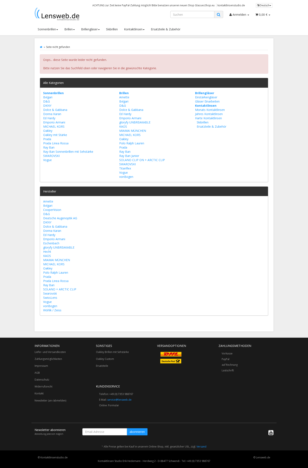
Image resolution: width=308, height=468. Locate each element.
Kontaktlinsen (133, 29)
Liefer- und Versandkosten (50, 352)
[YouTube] (270, 432)
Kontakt (39, 393)
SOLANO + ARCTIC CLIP (59, 289)
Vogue (47, 160)
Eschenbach (51, 243)
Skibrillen (112, 29)
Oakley (47, 131)
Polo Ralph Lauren (131, 143)
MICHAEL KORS (54, 126)
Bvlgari (47, 97)
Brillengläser (89, 29)
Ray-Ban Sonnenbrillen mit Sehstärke (68, 152)
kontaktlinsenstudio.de (231, 5)
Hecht (47, 252)
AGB (37, 372)
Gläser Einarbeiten (207, 101)
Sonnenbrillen (47, 29)
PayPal (225, 359)
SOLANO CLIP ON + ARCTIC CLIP (142, 160)
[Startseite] (41, 47)
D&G (46, 101)
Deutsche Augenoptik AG (60, 218)
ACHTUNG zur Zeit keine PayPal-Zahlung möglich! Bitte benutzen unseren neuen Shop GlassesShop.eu (153, 5)
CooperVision (52, 210)
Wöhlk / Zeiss (52, 310)
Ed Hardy (49, 118)
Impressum (41, 366)
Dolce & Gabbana (55, 110)
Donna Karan (52, 114)
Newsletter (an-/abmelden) (50, 400)
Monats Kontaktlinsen (210, 110)
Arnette (124, 97)
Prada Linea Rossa (56, 143)
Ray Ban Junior (129, 156)
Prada (47, 139)
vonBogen (126, 177)
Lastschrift (228, 370)
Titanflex (125, 168)
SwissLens (50, 298)
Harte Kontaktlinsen (208, 118)
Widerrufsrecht (43, 386)
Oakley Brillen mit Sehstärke (112, 352)
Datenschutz (42, 379)
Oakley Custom (105, 359)
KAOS (123, 126)
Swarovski (50, 293)
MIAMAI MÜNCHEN (132, 131)
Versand (201, 446)
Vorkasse (227, 353)
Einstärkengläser (206, 97)
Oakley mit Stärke (55, 135)
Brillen (68, 29)
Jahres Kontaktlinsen (209, 114)
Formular (113, 405)
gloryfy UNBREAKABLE (134, 122)
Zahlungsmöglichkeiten (48, 359)
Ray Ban (48, 147)
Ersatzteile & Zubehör (165, 29)
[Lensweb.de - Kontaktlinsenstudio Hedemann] (72, 14)
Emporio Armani (54, 122)
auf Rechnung (230, 365)
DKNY (47, 106)
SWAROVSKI (51, 156)
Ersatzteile (102, 366)
